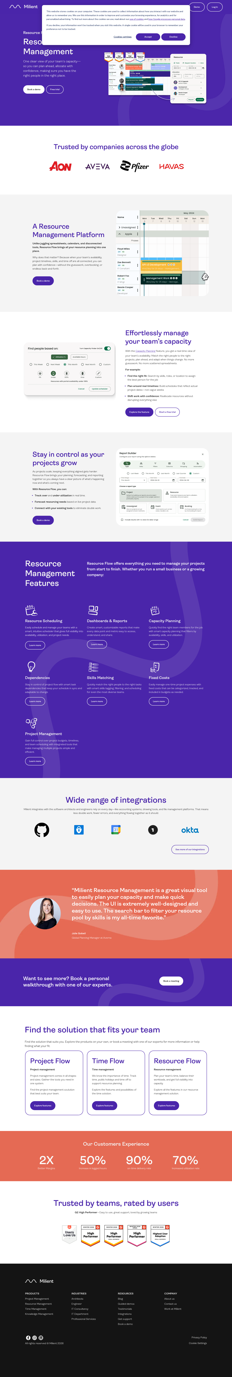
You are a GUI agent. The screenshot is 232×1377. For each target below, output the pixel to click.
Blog (120, 1298)
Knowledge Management (39, 1313)
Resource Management (38, 1303)
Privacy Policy (199, 1337)
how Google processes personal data (166, 19)
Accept (148, 36)
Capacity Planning (145, 350)
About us (169, 1298)
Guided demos (126, 1303)
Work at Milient (172, 1308)
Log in (215, 7)
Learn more (35, 645)
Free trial (54, 89)
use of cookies (137, 19)
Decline (173, 36)
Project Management (37, 1298)
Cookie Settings (198, 1343)
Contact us (170, 1303)
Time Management (35, 1308)
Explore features (42, 1105)
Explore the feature (139, 412)
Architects (77, 1298)
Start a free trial (167, 412)
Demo (197, 7)
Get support (125, 1318)
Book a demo (33, 89)
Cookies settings (123, 36)
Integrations (125, 1313)
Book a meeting (171, 981)
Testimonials (125, 1308)
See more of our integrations (190, 849)
